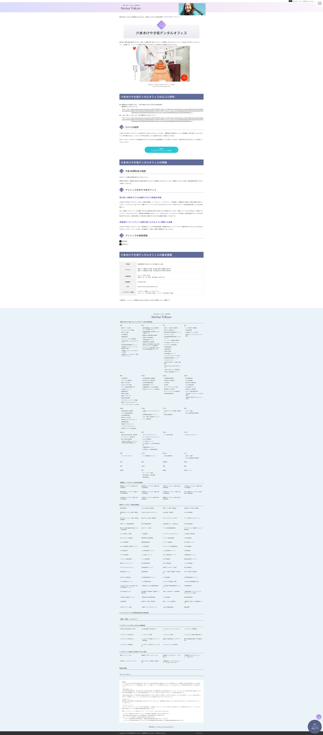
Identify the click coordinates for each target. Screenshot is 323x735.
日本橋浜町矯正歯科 (168, 393)
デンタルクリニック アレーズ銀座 (129, 400)
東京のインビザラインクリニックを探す (161, 150)
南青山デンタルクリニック (126, 563)
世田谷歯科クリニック (125, 571)
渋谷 (164, 325)
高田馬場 (165, 462)
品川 (185, 325)
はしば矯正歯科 (166, 577)
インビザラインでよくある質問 (170, 644)
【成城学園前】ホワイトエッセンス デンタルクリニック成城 (193, 592)
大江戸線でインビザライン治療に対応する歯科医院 (193, 486)
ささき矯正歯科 (166, 559)
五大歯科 (166, 384)
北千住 (143, 453)
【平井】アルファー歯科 (126, 607)
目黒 (121, 466)
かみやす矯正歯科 (167, 563)
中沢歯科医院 (188, 330)
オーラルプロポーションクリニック (151, 437)
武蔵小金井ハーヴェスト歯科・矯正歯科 (129, 513)
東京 (142, 470)
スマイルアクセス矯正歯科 (170, 344)
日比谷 (164, 432)
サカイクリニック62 (169, 334)
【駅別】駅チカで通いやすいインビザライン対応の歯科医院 (135, 322)
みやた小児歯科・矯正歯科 (147, 508)
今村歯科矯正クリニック (170, 353)
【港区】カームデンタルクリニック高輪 (193, 335)
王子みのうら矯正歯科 (125, 577)
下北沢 (164, 408)
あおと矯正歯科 (188, 567)
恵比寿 (185, 375)
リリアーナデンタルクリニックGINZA (130, 404)
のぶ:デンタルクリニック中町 (170, 518)
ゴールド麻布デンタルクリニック (192, 518)
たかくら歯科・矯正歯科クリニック (151, 416)
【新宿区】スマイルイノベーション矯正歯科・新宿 (129, 347)
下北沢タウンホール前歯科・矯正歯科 (172, 411)
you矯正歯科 (124, 378)
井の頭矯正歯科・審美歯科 (149, 378)
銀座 (121, 375)
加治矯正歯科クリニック (147, 567)
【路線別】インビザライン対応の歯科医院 (131, 482)
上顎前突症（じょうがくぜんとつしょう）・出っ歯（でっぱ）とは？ (172, 661)
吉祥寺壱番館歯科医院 (148, 382)
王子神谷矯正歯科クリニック (148, 577)
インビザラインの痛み (168, 634)
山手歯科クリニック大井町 (191, 332)
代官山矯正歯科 (189, 378)
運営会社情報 (123, 668)
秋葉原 (121, 470)
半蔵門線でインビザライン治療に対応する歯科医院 (150, 492)
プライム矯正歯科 (147, 419)
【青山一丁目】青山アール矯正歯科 (171, 591)
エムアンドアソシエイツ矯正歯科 (172, 391)
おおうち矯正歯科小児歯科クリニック (129, 546)
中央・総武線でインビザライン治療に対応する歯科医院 (193, 492)
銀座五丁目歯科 (125, 393)
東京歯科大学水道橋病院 (147, 538)
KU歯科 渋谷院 (168, 351)
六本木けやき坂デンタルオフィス (149, 512)
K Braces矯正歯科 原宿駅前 (192, 413)
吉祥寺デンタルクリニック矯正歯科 (151, 389)
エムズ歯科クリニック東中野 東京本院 (151, 444)
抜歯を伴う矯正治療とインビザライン (172, 638)
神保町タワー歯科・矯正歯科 (148, 601)
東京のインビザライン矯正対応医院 (129, 504)
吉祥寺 (143, 375)
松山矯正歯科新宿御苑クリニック (129, 344)
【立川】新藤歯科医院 (168, 607)
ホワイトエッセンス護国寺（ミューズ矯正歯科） (193, 528)
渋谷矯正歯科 (167, 349)
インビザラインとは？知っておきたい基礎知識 (132, 625)
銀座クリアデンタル (126, 395)
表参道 (121, 408)
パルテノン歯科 (189, 411)
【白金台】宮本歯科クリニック (127, 597)
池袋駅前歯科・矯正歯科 (148, 342)
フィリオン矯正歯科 (167, 542)
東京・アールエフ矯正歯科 (169, 601)
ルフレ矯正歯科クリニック (126, 581)
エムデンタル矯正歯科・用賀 (169, 581)
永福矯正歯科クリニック (148, 447)
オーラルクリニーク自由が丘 (128, 437)
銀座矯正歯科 (124, 391)
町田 (121, 462)
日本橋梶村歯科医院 (168, 378)
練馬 (142, 462)
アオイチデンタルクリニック (127, 567)
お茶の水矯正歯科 (168, 455)
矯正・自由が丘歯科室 (126, 439)
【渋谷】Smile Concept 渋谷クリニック (172, 366)
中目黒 (143, 408)
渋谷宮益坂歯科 (167, 347)
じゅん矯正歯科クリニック (169, 550)
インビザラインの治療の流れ (127, 634)
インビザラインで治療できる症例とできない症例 (132, 652)
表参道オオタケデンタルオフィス (129, 419)
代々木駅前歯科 (188, 546)
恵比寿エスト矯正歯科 (190, 389)
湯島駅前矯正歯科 (145, 542)
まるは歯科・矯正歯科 (168, 512)
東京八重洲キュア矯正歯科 (149, 475)
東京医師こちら (315, 726)
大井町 (143, 466)
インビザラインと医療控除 (126, 644)
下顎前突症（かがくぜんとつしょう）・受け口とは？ (192, 655)
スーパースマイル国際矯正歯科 (170, 546)
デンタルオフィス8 (168, 360)
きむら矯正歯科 (188, 538)
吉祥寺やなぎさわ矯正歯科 (149, 380)
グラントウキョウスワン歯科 (171, 387)
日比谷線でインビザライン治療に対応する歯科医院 (172, 492)
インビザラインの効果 (146, 634)
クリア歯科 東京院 (168, 434)
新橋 (164, 466)
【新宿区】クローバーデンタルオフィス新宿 (129, 351)
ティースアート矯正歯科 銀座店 (171, 340)
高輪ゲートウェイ (188, 470)
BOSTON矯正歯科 (188, 523)
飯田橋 (164, 470)
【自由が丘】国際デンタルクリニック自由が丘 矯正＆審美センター (129, 442)
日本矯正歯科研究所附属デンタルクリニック (172, 337)
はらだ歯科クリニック (189, 542)
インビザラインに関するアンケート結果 (150, 645)
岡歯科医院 (186, 607)
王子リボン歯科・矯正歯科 (190, 571)
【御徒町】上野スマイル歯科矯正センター (193, 602)
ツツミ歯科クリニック (146, 554)
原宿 (185, 408)
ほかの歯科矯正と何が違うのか (148, 629)
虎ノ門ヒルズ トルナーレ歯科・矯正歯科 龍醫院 (129, 518)
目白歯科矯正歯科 (188, 597)
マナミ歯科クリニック (148, 441)
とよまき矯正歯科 (189, 384)
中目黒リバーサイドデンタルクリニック (151, 411)
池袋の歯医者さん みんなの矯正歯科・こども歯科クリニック (151, 328)
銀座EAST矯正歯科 (125, 398)
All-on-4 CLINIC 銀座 (126, 384)
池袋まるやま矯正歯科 (148, 337)
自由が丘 (122, 432)
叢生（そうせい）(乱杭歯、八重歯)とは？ (150, 661)
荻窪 (121, 453)
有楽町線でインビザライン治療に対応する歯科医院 (150, 486)
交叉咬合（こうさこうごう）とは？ (128, 661)
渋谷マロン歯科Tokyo (169, 330)
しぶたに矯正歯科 (188, 563)
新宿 (121, 325)
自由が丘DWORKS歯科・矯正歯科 (129, 434)
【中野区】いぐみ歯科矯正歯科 (150, 449)
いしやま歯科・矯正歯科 (191, 328)
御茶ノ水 (165, 453)
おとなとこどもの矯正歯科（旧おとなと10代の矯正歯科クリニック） (151, 348)
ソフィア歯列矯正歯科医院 (169, 528)
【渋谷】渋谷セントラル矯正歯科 (172, 369)
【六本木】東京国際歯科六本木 (191, 581)
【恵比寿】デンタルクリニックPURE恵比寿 (194, 394)
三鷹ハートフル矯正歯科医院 (127, 523)
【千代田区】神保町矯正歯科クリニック (172, 586)
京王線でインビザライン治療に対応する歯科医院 (172, 486)
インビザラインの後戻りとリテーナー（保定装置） (150, 639)
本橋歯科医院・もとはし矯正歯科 (150, 387)
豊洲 (185, 466)
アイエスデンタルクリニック (128, 426)
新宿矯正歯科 (124, 336)
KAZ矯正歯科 (123, 601)
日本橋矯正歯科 (188, 585)
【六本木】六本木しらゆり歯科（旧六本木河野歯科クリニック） (129, 586)
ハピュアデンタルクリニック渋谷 (172, 355)
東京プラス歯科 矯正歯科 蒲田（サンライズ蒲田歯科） (129, 528)
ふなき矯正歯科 (123, 550)
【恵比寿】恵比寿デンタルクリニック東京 (193, 397)
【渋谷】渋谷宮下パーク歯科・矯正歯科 (172, 362)
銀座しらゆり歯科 (125, 382)
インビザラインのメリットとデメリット (172, 629)
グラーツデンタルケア (126, 455)
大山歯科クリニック (126, 389)
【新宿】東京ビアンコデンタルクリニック (129, 341)
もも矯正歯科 (187, 550)
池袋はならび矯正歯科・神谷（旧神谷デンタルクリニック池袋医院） (151, 344)
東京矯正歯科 (146, 477)
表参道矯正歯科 (125, 421)
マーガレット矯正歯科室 (126, 559)
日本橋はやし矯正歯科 (169, 380)
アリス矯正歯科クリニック (149, 455)
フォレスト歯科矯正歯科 (168, 538)
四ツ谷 (185, 432)
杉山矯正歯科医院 (125, 415)
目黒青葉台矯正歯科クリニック (150, 414)
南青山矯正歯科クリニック (190, 559)
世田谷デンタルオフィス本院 (169, 567)
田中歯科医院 (123, 508)
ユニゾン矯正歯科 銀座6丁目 (128, 387)
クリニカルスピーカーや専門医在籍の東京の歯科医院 (134, 613)
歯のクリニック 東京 (146, 528)
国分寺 (185, 462)
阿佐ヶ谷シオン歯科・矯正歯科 (148, 518)
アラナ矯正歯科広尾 (146, 581)
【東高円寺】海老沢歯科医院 (148, 597)
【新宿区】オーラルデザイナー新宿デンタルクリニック (129, 355)
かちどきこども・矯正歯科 (126, 538)
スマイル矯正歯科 (124, 554)
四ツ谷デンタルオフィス (191, 434)
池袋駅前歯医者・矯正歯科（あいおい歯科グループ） (151, 332)
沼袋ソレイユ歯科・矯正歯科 (169, 508)
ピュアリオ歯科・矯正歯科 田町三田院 (172, 572)
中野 (142, 432)
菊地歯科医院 (144, 571)
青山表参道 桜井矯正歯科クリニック (172, 332)
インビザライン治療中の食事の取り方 (193, 634)
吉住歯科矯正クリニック (148, 384)
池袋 (142, 325)
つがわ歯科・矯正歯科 (189, 533)
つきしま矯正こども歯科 (126, 533)
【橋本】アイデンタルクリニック (149, 607)
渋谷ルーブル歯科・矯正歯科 (171, 328)
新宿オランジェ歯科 (126, 328)
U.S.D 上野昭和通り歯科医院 (192, 458)
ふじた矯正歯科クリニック (147, 550)
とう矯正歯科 (144, 533)
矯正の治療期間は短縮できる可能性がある (193, 639)
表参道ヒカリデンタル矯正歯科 (128, 428)
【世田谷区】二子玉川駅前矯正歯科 (149, 585)
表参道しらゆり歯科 (126, 417)
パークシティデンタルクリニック (171, 533)
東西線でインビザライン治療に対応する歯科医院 (129, 486)
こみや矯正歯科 (145, 546)
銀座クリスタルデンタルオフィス (129, 402)
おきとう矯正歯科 (147, 439)
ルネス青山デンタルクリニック (171, 342)
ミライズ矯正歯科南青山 (127, 413)
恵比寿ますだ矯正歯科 (190, 382)
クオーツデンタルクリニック (149, 434)
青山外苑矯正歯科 (145, 563)
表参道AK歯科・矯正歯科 (127, 411)
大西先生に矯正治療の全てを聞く (128, 629)
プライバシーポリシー (125, 674)
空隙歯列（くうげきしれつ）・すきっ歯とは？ (172, 655)
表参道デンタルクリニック (127, 424)
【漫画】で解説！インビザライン (128, 619)
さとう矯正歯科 (166, 597)
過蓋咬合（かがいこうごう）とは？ (149, 655)
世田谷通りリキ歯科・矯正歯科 (191, 508)
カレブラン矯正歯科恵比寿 (191, 391)
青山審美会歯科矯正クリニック (171, 357)
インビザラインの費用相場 (190, 629)
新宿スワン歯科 (125, 332)
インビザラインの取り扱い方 (127, 638)
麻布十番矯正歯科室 (146, 523)
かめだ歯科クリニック (190, 387)
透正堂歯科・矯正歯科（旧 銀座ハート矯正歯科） (150, 592)
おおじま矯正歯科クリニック (169, 554)
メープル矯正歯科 (145, 559)
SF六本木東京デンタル (125, 591)
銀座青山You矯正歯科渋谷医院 (150, 335)
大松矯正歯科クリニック (148, 339)
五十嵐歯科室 (124, 334)
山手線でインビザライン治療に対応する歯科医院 (150, 498)
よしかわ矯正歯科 (124, 542)
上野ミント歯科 (189, 455)
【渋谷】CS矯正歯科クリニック (171, 371)
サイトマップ (199, 733)
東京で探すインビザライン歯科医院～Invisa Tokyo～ (303, 1)
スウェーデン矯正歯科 (126, 380)
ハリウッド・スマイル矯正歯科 (128, 338)
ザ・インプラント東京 (148, 472)
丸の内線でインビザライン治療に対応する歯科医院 (129, 498)
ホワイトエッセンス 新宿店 (127, 330)
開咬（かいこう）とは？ (126, 655)
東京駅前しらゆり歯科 (169, 389)
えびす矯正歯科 (189, 380)
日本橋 (164, 375)
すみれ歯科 (166, 382)
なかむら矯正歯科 (188, 512)
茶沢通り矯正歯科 (168, 414)
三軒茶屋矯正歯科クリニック (191, 577)
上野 (185, 453)
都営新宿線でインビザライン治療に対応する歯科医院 (129, 492)
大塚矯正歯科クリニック (190, 554)
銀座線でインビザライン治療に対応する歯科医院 (172, 498)
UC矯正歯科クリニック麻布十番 (170, 523)
